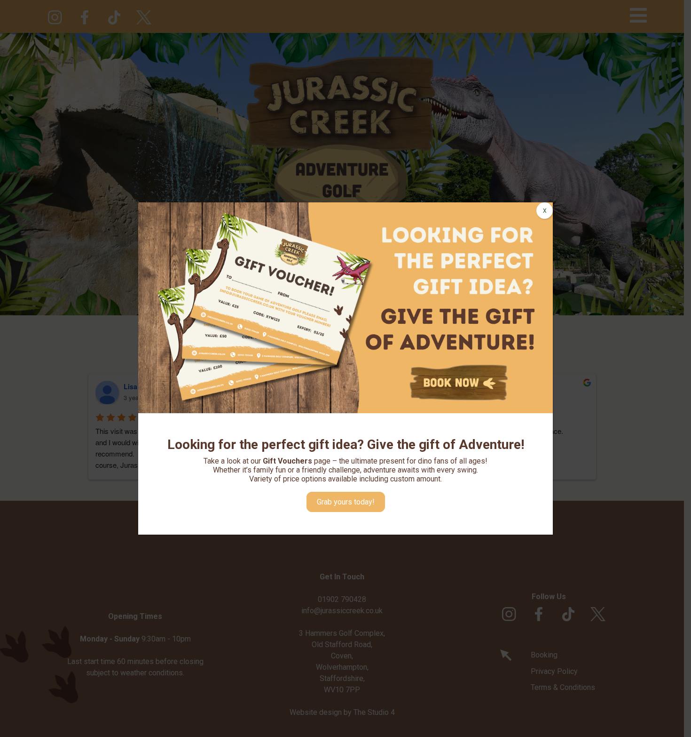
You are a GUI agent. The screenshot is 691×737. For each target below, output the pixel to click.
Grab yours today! (346, 501)
